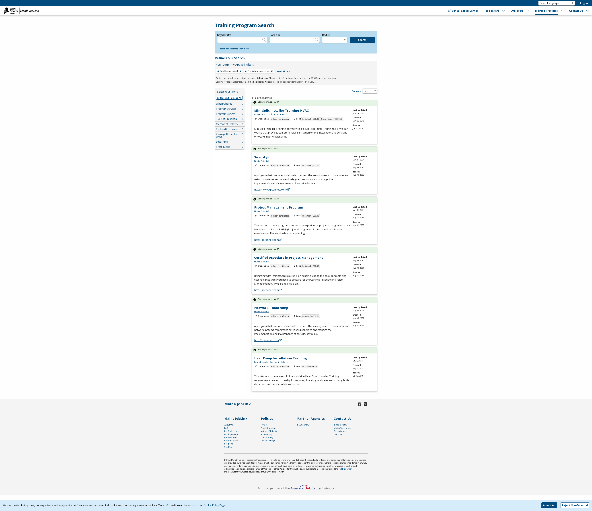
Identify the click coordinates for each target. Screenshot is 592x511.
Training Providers (546, 10)
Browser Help (230, 437)
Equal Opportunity (269, 428)
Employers (516, 10)
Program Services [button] (226, 108)
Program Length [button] (225, 114)
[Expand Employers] (527, 10)
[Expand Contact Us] (587, 10)
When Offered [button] (224, 103)
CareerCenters (340, 431)
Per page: (356, 91)
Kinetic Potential (261, 161)
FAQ (226, 428)
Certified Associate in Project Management (288, 258)
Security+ (261, 157)
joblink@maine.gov (342, 428)
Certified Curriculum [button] (227, 129)
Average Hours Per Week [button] (227, 135)
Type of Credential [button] (226, 119)
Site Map (228, 447)
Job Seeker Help (231, 431)
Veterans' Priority (269, 431)
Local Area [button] (222, 141)
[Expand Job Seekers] (503, 10)
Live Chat (338, 434)
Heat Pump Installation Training (280, 358)
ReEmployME (303, 424)
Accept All (549, 505)
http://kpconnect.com (266, 239)
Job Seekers (492, 10)
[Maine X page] (365, 404)
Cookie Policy (267, 437)
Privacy (264, 424)
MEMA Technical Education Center (269, 114)
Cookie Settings (268, 440)
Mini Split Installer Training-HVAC (281, 110)
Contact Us (576, 10)
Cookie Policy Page (214, 505)
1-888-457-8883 (340, 424)
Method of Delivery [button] (227, 124)
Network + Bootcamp (271, 308)
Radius (326, 35)
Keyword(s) (224, 35)
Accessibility (266, 434)
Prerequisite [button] (223, 146)
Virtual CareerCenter (464, 10)
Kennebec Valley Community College (271, 362)
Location (275, 35)
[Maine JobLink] (21, 10)
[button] (233, 49)
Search (362, 40)
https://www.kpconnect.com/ (270, 189)
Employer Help (231, 434)
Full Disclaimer (345, 468)
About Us (228, 424)
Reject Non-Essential (575, 505)
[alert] (314, 103)
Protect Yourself (231, 440)
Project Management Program (278, 207)
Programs (228, 443)
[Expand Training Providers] (562, 10)
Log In (584, 3)
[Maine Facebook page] (359, 404)
